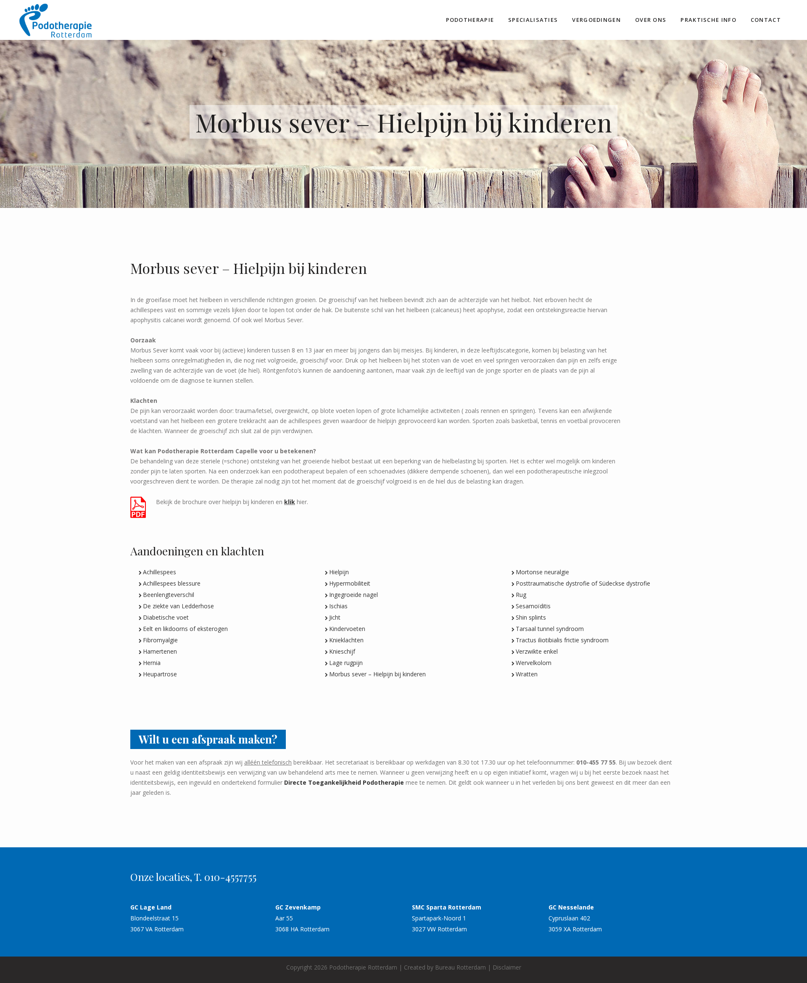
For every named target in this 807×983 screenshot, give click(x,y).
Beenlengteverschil (168, 595)
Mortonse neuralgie (542, 572)
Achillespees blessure (171, 583)
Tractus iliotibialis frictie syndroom (562, 640)
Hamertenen (160, 651)
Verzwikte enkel (537, 651)
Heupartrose (160, 674)
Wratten (527, 674)
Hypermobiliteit (349, 583)
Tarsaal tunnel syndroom (550, 629)
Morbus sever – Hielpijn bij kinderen (377, 674)
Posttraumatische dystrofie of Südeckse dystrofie (583, 583)
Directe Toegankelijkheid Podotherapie (344, 782)
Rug (521, 595)
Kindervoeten (347, 629)
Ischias (338, 606)
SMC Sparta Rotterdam (446, 907)
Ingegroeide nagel (353, 595)
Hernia (152, 663)
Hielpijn (339, 572)
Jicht (334, 617)
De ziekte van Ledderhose (178, 606)
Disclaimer (507, 967)
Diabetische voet (166, 617)
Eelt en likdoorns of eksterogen (185, 629)
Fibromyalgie (160, 640)
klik (289, 502)
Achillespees (159, 572)
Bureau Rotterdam (460, 967)
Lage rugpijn (346, 663)
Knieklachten (346, 640)
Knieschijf (342, 651)
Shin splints (531, 617)
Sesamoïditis (533, 606)
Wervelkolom (533, 663)
